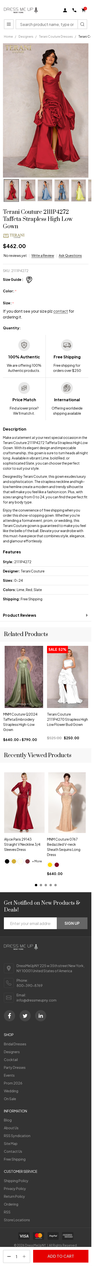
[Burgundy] (57, 865)
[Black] (7, 861)
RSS (7, 1212)
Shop (9, 1034)
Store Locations (17, 1220)
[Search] (82, 24)
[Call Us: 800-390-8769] (74, 10)
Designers (12, 1051)
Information (15, 1111)
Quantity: (12, 328)
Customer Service (20, 1171)
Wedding (11, 1091)
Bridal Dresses (15, 1044)
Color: (10, 291)
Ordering (11, 1204)
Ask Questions (70, 255)
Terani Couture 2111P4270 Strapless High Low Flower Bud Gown (67, 719)
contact (60, 311)
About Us (11, 1128)
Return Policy (14, 1196)
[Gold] (14, 861)
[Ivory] (21, 861)
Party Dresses (15, 1067)
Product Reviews (19, 615)
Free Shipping (15, 1159)
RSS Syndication (17, 1135)
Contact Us (13, 1151)
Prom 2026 (13, 1083)
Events (9, 1075)
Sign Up (72, 923)
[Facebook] (9, 1015)
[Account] (65, 10)
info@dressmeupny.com (37, 1000)
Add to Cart (61, 1256)
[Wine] (27, 861)
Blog (8, 1120)
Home (8, 36)
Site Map (11, 1143)
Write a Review (42, 255)
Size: (8, 303)
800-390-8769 (30, 985)
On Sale (10, 1098)
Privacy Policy (15, 1188)
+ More (37, 861)
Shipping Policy (16, 1180)
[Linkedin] (40, 1015)
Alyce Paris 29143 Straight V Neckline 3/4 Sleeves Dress (22, 844)
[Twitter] (25, 1015)
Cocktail (11, 1059)
